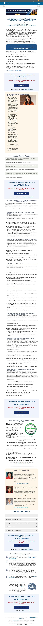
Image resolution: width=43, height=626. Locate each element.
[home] (6, 3)
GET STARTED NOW (21, 85)
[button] (38, 9)
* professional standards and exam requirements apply (14, 70)
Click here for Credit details (28, 89)
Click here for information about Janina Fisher (20, 495)
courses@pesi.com (33, 617)
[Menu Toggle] (38, 3)
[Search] (38, 6)
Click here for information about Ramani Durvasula (21, 483)
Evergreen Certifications (15, 620)
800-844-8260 (20, 586)
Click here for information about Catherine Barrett (21, 507)
